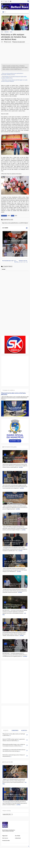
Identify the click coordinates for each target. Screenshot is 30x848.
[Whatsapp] (8, 1)
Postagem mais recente (9, 260)
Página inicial (23, 260)
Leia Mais (21, 467)
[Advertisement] (15, 53)
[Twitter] (2, 1)
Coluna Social (17, 838)
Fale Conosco (5, 838)
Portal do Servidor (6, 840)
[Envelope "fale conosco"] (10, 1)
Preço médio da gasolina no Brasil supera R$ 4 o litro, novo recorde (15, 241)
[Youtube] (6, 1)
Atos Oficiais (17, 835)
